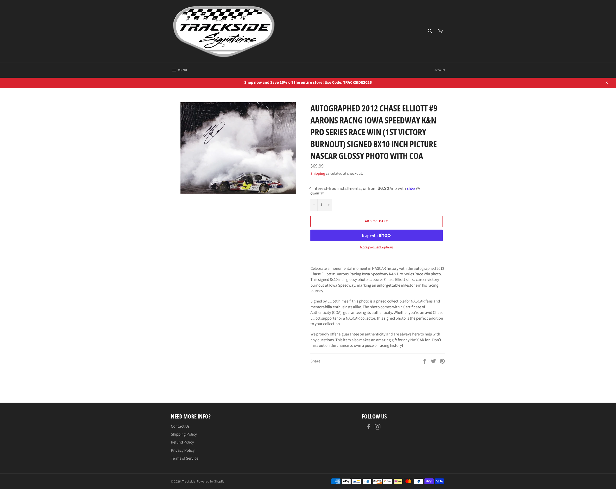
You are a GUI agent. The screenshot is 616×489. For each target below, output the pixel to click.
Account (440, 70)
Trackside (188, 481)
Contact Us (180, 426)
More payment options (376, 247)
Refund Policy (182, 442)
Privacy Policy (183, 450)
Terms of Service (184, 458)
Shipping (317, 173)
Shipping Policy (184, 434)
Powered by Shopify (210, 481)
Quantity (317, 194)
